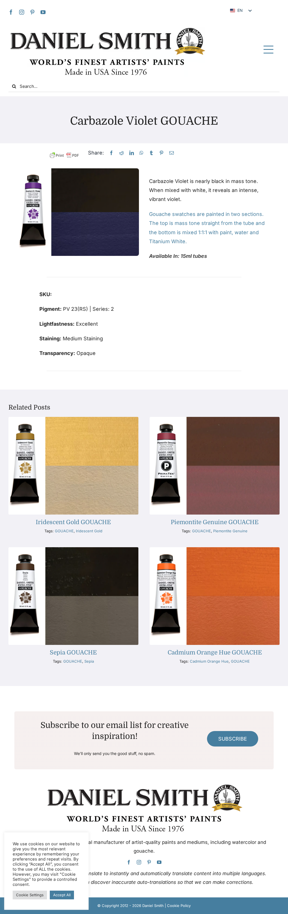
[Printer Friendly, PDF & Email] (64, 155)
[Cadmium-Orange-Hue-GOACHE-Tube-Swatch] (215, 550)
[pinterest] (32, 12)
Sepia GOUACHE (73, 652)
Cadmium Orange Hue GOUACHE (215, 652)
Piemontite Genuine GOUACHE (214, 522)
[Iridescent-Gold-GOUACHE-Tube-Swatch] (73, 419)
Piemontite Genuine (230, 531)
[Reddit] (121, 153)
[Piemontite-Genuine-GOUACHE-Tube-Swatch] (215, 419)
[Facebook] (111, 153)
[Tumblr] (151, 153)
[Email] (171, 153)
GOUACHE (64, 531)
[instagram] (21, 12)
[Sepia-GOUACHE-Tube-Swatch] (73, 550)
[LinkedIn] (132, 153)
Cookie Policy (179, 905)
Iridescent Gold (89, 531)
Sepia (89, 661)
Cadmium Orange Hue (209, 661)
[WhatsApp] (141, 153)
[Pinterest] (161, 153)
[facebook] (11, 12)
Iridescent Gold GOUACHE (73, 522)
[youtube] (43, 12)
